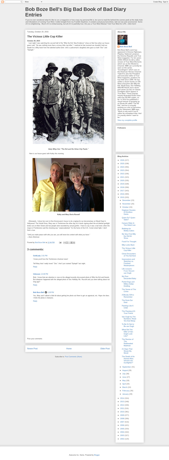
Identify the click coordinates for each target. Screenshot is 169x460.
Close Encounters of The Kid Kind (129, 255)
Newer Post (32, 349)
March (125, 387)
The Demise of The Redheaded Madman (127, 342)
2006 (122, 425)
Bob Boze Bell (38, 292)
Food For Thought (129, 242)
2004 (122, 432)
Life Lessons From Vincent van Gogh (128, 271)
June (124, 377)
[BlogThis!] (67, 242)
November (126, 204)
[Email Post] (60, 242)
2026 (122, 160)
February (126, 391)
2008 (122, 418)
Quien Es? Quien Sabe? (128, 219)
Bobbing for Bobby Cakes (128, 230)
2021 (122, 177)
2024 (122, 167)
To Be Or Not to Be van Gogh (128, 325)
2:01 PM (44, 256)
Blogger (96, 455)
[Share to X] (69, 242)
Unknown (36, 274)
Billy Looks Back (128, 245)
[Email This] (64, 242)
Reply (35, 267)
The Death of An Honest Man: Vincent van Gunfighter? (128, 359)
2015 (122, 197)
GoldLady (37, 256)
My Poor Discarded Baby (129, 277)
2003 (122, 435)
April (124, 384)
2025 (122, 163)
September (127, 367)
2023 (122, 170)
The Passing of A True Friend (128, 312)
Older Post (105, 349)
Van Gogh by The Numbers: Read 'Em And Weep (129, 319)
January (125, 394)
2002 (122, 439)
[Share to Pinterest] (74, 242)
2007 (122, 422)
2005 (122, 429)
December (126, 200)
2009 (122, 415)
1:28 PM (51, 292)
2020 (122, 180)
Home (69, 349)
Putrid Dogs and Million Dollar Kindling (128, 284)
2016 (122, 194)
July (124, 374)
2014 (122, 398)
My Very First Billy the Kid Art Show (129, 236)
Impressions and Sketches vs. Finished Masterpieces (128, 262)
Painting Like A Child (127, 307)
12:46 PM (44, 274)
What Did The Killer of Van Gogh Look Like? (127, 333)
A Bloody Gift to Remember (128, 296)
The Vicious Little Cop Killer (128, 249)
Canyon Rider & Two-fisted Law (128, 224)
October (125, 207)
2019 (122, 184)
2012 (122, 405)
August (125, 370)
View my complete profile (127, 120)
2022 (122, 174)
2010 (122, 412)
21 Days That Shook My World (127, 351)
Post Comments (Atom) (73, 357)
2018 (122, 187)
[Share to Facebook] (71, 242)
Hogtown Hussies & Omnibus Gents (128, 212)
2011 (122, 408)
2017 (122, 191)
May (124, 380)
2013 (122, 402)
